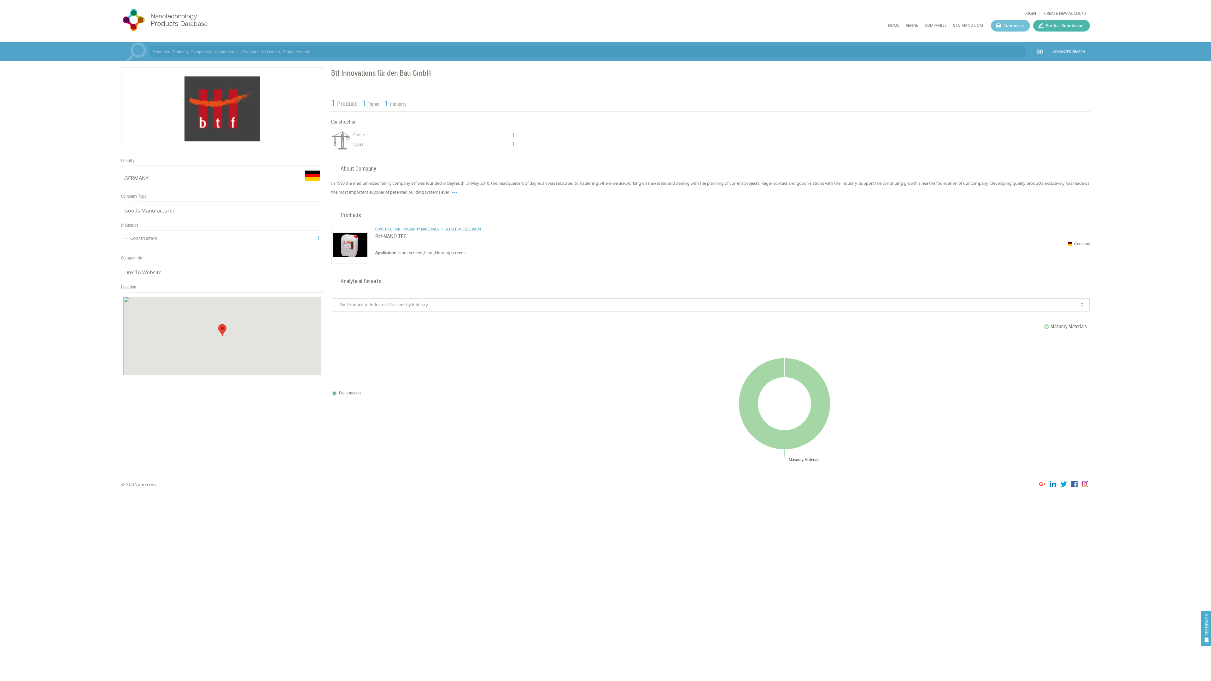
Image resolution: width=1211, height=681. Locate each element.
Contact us (1013, 25)
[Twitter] (1064, 485)
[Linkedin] (1053, 485)
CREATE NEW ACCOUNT (1065, 13)
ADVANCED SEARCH (1069, 51)
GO (1040, 51)
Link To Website (142, 272)
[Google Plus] (1042, 485)
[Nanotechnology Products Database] (184, 20)
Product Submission (1065, 25)
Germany (1082, 244)
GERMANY (136, 178)
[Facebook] (1074, 485)
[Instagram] (1085, 485)
